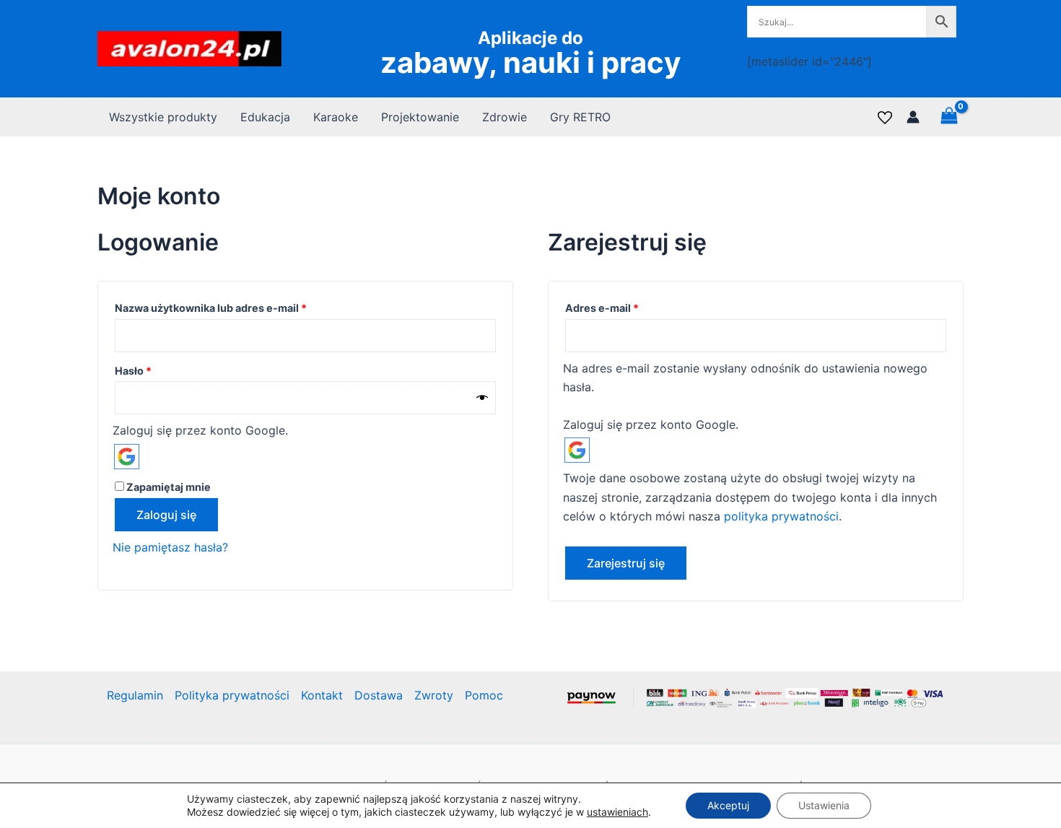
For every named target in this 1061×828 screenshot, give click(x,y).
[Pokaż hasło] (482, 398)
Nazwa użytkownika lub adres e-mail (239, 307)
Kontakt (322, 695)
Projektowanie (420, 117)
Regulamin (135, 695)
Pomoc (484, 695)
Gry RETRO (580, 117)
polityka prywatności (781, 516)
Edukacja (265, 117)
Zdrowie (504, 117)
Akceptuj (728, 805)
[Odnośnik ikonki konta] (913, 116)
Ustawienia (824, 805)
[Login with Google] (126, 456)
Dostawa (378, 695)
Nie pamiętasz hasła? (170, 547)
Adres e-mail (630, 307)
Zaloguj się (166, 514)
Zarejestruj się (626, 563)
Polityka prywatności (232, 695)
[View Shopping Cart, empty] (949, 116)
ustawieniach (617, 812)
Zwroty (433, 695)
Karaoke (335, 117)
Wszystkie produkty (163, 117)
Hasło (161, 370)
